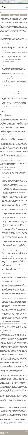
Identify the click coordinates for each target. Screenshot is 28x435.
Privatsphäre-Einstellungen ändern (5, 15)
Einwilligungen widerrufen (23, 15)
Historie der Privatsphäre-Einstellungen (14, 15)
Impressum (26, 432)
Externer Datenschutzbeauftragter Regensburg (12, 422)
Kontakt (26, 431)
